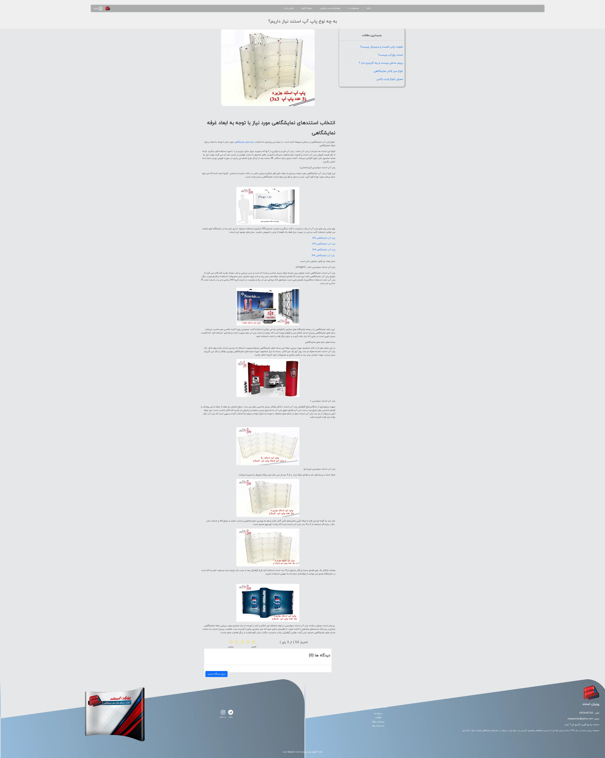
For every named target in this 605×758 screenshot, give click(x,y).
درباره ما (378, 713)
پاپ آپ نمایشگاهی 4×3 (323, 249)
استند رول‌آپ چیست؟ (390, 55)
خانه (368, 8)
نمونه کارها (307, 8)
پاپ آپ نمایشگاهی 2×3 (323, 238)
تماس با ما (289, 8)
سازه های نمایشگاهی (244, 142)
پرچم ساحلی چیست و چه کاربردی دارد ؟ (381, 63)
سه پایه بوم (378, 725)
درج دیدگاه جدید (216, 674)
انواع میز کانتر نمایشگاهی (388, 71)
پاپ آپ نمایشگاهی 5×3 (323, 255)
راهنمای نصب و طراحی (330, 8)
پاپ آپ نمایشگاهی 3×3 (323, 243)
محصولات (353, 8)
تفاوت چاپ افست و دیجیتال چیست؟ (381, 47)
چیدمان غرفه (378, 721)
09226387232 (586, 713)
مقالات (378, 717)
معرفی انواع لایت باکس (390, 79)
